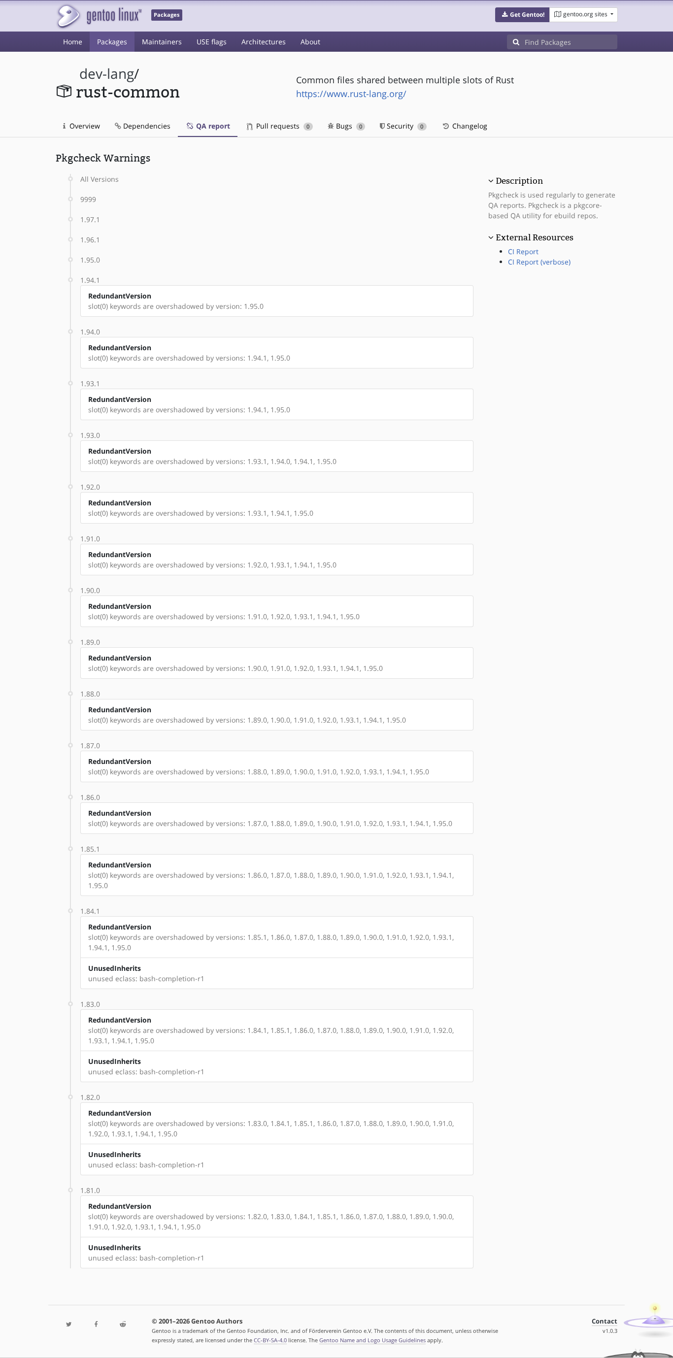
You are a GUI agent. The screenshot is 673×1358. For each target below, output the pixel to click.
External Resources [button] (534, 237)
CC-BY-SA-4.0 (270, 1340)
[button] (522, 14)
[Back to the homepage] (98, 16)
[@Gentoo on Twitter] (69, 1324)
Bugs (348, 126)
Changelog (468, 126)
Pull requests (281, 126)
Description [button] (519, 181)
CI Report (523, 251)
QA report (212, 126)
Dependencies (145, 126)
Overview (83, 126)
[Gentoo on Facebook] (95, 1324)
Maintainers (162, 41)
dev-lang (106, 74)
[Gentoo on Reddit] (122, 1324)
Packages (112, 41)
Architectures (263, 41)
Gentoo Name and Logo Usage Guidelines (372, 1340)
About (310, 41)
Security (404, 126)
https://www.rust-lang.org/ (351, 93)
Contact (604, 1321)
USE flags (212, 41)
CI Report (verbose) (539, 261)
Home (72, 41)
